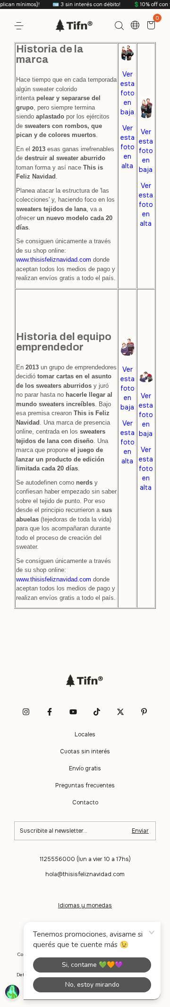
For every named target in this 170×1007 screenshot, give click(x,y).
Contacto (85, 802)
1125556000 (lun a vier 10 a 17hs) (85, 859)
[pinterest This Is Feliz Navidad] (144, 712)
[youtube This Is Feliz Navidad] (73, 712)
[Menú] (20, 25)
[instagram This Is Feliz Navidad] (26, 712)
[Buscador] (119, 25)
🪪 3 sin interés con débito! (82, 4)
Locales (85, 734)
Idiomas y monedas (85, 905)
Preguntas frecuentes (85, 785)
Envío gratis (85, 768)
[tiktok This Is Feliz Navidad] (97, 712)
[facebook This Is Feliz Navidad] (49, 712)
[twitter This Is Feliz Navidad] (120, 712)
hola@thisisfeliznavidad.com (85, 874)
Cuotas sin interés (85, 751)
